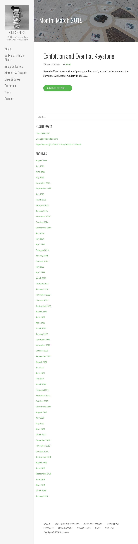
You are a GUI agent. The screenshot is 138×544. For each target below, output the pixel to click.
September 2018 (43, 473)
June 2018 (40, 479)
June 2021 (40, 373)
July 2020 (40, 417)
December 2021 (43, 339)
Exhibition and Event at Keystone (78, 56)
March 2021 (41, 384)
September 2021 (43, 356)
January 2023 (42, 289)
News (8, 92)
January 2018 (42, 496)
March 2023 (41, 278)
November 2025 (43, 183)
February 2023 (42, 283)
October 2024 (42, 222)
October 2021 (42, 350)
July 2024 (40, 233)
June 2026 (40, 171)
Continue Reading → (57, 88)
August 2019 (41, 462)
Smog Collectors (14, 66)
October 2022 (42, 300)
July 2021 (40, 367)
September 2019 (43, 457)
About (8, 49)
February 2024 (42, 250)
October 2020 (42, 401)
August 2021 (41, 362)
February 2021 (42, 390)
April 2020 (40, 429)
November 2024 (43, 216)
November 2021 (43, 345)
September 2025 (43, 188)
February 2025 (42, 205)
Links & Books (12, 79)
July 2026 (40, 166)
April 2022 (40, 322)
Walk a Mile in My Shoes (14, 57)
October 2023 (42, 261)
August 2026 (41, 160)
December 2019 (43, 440)
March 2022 (41, 328)
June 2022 (40, 317)
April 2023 (40, 272)
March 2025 (41, 199)
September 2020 (43, 406)
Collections (11, 85)
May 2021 (40, 378)
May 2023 (40, 266)
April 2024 (40, 244)
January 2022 (42, 334)
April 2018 (40, 485)
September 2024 (43, 227)
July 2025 (40, 194)
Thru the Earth (42, 133)
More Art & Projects (16, 72)
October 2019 (42, 451)
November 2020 (43, 395)
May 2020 (40, 423)
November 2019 (43, 445)
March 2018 (41, 490)
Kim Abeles (16, 33)
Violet (68, 64)
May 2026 (40, 177)
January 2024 (42, 255)
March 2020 (41, 434)
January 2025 (42, 211)
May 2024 (40, 238)
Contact (9, 98)
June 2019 (40, 468)
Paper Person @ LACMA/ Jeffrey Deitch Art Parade (58, 144)
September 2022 (43, 306)
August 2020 (41, 412)
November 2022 (43, 294)
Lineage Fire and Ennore (47, 138)
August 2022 (41, 311)
